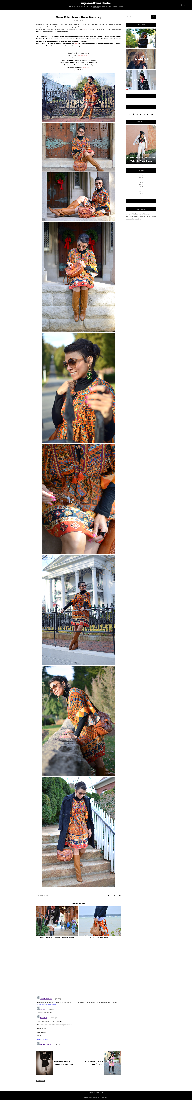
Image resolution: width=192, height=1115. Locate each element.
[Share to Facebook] (111, 895)
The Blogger (12, 5)
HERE (84, 29)
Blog (3, 5)
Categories (24, 5)
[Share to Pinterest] (114, 895)
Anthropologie (43, 895)
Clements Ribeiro (82, 55)
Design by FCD (104, 1097)
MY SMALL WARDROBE (96, 3)
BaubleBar (86, 67)
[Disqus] (78, 968)
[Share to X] (108, 895)
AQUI (77, 44)
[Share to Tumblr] (117, 895)
